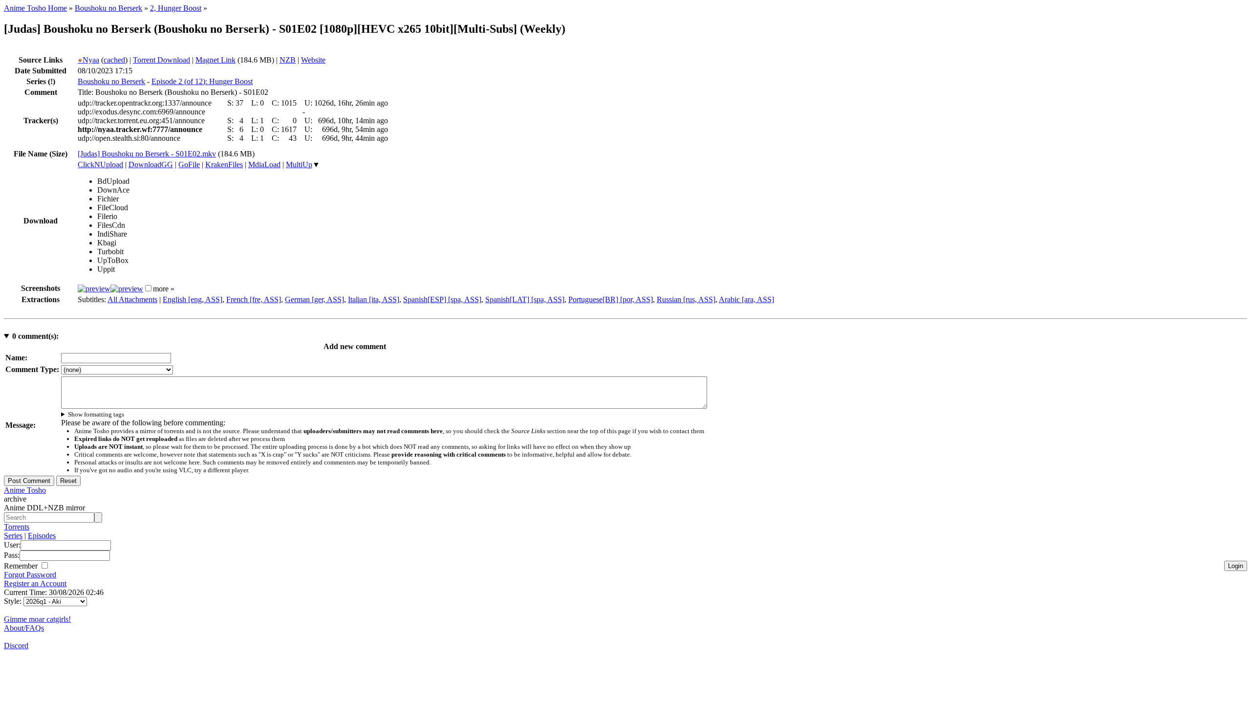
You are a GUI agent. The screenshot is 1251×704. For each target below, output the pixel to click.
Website (313, 60)
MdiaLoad (264, 164)
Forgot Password (30, 575)
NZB (288, 60)
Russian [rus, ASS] (686, 299)
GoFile (189, 164)
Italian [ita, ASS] (373, 299)
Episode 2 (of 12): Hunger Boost (202, 81)
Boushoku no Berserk (108, 8)
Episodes (42, 535)
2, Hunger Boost (175, 8)
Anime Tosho (25, 490)
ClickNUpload (100, 164)
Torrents (16, 527)
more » (163, 289)
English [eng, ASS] (192, 299)
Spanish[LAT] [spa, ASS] (524, 299)
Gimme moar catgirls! (37, 619)
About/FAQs (24, 628)
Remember (22, 566)
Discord (16, 645)
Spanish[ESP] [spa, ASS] (442, 299)
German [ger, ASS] (314, 299)
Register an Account (35, 583)
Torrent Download (161, 60)
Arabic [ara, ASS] (746, 299)
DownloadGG (151, 164)
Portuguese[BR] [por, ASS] (610, 299)
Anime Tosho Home (35, 8)
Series (13, 535)
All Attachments (132, 299)
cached (114, 60)
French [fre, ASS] (253, 299)
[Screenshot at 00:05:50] (126, 289)
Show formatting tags (96, 414)
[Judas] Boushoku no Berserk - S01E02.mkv (147, 154)
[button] (148, 288)
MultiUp (299, 164)
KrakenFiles (224, 164)
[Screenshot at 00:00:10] (94, 289)
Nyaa (88, 60)
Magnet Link (215, 60)
